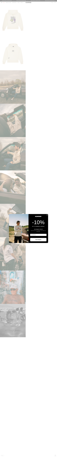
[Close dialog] (47, 215)
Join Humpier (38, 239)
